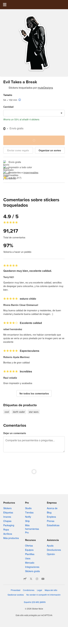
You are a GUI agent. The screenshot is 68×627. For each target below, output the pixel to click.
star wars (33, 411)
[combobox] (34, 113)
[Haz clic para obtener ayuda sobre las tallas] (19, 100)
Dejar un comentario (14, 433)
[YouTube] (43, 579)
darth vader (19, 411)
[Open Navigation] (4, 4)
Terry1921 (8, 277)
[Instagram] (37, 579)
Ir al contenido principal (2, 2)
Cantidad (8, 106)
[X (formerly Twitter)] (31, 579)
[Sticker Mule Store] (25, 579)
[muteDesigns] (5, 88)
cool (7, 411)
